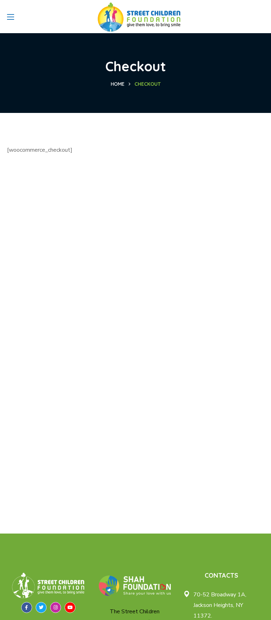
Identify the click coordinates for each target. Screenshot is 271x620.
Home (118, 84)
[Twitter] (41, 607)
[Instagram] (55, 607)
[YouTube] (70, 607)
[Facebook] (26, 607)
